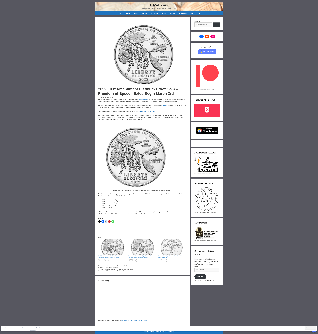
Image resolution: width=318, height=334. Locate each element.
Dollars (164, 13)
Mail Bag (172, 13)
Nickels (127, 13)
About (192, 13)
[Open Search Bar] (199, 13)
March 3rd (164, 105)
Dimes (135, 13)
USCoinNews (159, 5)
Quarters (144, 13)
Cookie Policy (33, 330)
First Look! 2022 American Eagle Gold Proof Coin (113, 270)
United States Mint (127, 265)
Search (197, 21)
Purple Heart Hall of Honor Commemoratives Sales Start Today (116, 269)
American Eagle (143, 99)
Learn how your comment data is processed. (134, 320)
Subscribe (200, 277)
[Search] (216, 24)
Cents (119, 13)
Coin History (183, 13)
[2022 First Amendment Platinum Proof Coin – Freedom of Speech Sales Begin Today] (112, 247)
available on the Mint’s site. (147, 111)
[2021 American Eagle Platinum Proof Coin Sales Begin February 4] (172, 247)
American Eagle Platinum (115, 265)
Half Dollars (154, 13)
